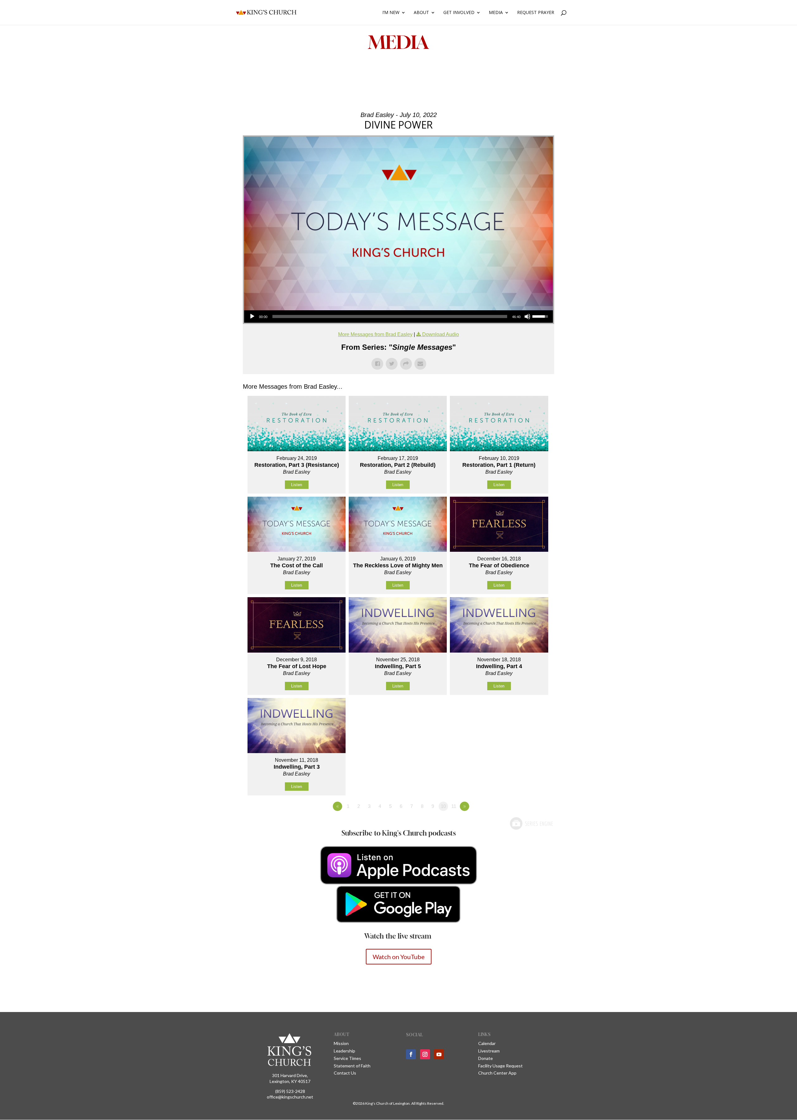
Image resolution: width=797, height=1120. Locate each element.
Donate (485, 1058)
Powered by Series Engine (531, 823)
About (421, 12)
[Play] (252, 316)
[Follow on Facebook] (411, 1054)
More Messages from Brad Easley (375, 334)
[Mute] (527, 316)
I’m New (390, 12)
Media (496, 12)
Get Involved (458, 12)
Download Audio (440, 334)
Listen (296, 484)
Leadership (344, 1050)
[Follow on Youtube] (439, 1054)
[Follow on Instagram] (425, 1054)
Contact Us (345, 1072)
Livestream (489, 1050)
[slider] (389, 316)
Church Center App (497, 1072)
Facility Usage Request (500, 1065)
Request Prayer (535, 12)
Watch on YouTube (399, 956)
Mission (341, 1043)
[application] (398, 316)
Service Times (347, 1058)
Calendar (487, 1043)
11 (453, 806)
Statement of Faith (352, 1065)
